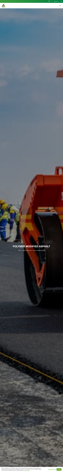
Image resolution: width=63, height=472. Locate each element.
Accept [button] (59, 469)
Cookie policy (26, 470)
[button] (60, 6)
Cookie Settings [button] (52, 469)
